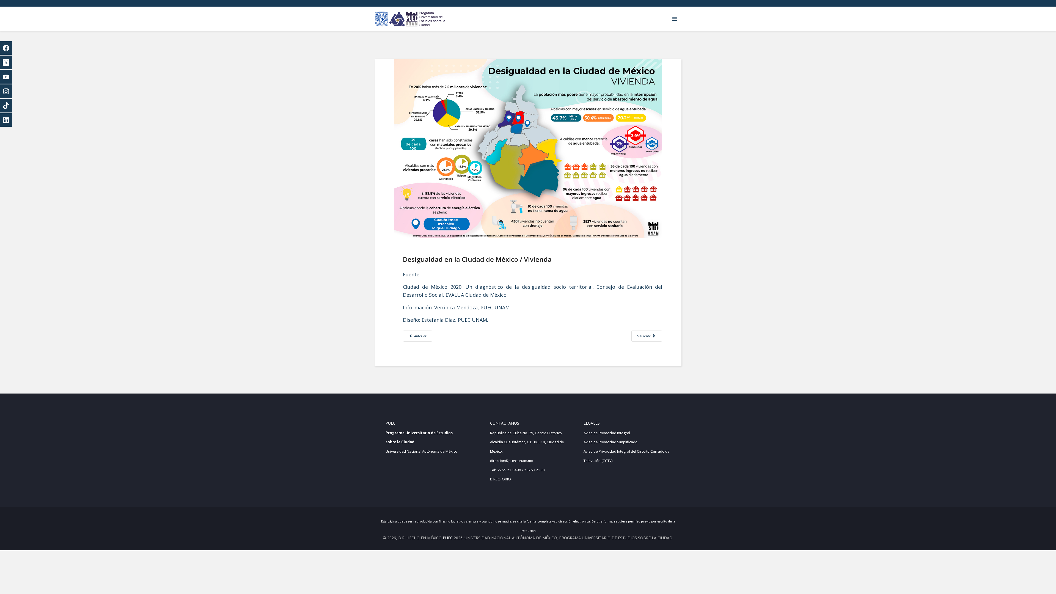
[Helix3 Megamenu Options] (674, 19)
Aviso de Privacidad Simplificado (610, 441)
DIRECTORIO (500, 479)
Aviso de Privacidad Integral (607, 432)
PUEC (448, 537)
